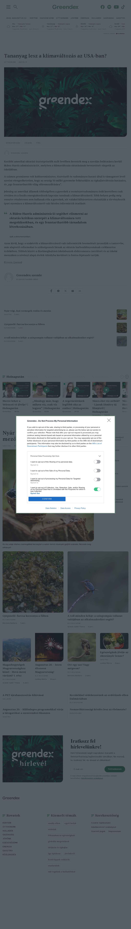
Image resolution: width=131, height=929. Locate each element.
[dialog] (65, 464)
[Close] (109, 421)
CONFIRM (47, 499)
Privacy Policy (80, 508)
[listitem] (65, 456)
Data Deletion (51, 508)
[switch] (97, 461)
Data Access (65, 508)
